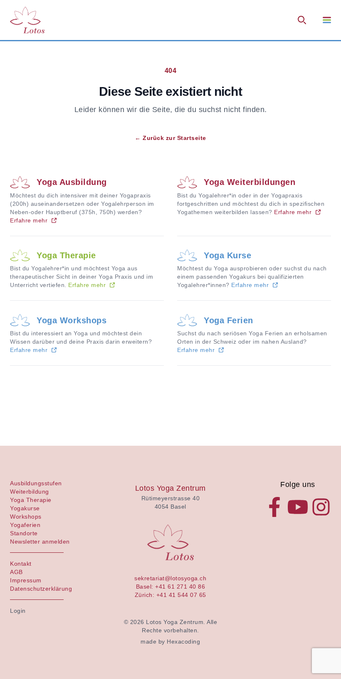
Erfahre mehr (28, 220)
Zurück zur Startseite (170, 138)
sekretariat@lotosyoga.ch (170, 578)
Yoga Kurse (227, 255)
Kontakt (21, 563)
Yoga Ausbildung (72, 182)
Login (18, 610)
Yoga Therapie (66, 255)
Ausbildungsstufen (36, 483)
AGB (16, 572)
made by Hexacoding (170, 641)
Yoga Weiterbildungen (249, 182)
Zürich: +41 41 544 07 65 (170, 595)
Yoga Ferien (228, 320)
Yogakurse (25, 508)
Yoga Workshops (71, 320)
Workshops (26, 516)
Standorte (24, 533)
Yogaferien (25, 525)
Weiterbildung (29, 491)
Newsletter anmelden (40, 541)
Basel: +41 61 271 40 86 (170, 586)
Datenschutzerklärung (41, 588)
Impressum (26, 580)
